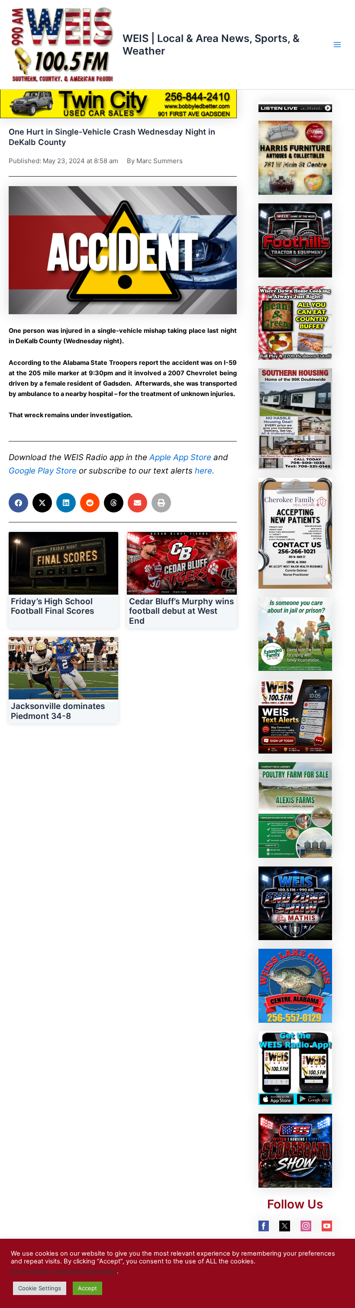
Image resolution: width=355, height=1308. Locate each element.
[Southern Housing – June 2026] (295, 418)
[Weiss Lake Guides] (295, 985)
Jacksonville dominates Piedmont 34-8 (58, 711)
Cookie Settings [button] (39, 1288)
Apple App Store (180, 457)
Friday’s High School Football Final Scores (52, 606)
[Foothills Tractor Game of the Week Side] (295, 240)
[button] (18, 502)
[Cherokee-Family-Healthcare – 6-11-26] (295, 533)
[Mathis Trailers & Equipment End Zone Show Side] (295, 903)
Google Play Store (43, 471)
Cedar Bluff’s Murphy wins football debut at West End (181, 611)
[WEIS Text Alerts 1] (295, 716)
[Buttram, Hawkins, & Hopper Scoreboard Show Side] (295, 1150)
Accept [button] (87, 1288)
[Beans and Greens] (295, 322)
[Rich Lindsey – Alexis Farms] (295, 809)
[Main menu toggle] (337, 44)
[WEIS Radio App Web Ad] (295, 1068)
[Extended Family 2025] (295, 634)
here (203, 471)
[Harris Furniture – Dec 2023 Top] (295, 157)
